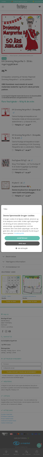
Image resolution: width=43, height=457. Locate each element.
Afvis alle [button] (22, 243)
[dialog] (21, 228)
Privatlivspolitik (19, 233)
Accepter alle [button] (22, 238)
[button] (21, 248)
